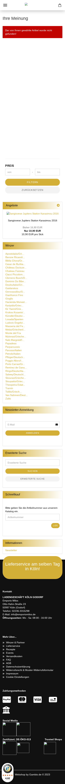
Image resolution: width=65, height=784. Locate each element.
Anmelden (32, 433)
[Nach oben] (55, 779)
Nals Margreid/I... (14, 340)
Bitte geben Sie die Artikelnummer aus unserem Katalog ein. (31, 509)
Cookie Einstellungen (17, 677)
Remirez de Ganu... (16, 367)
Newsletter (11, 550)
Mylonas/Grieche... (15, 336)
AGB (8, 663)
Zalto (8, 398)
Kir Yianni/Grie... (14, 309)
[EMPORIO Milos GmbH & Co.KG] (32, 5)
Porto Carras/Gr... (15, 364)
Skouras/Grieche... (15, 377)
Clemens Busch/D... (16, 278)
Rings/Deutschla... (15, 371)
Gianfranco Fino (14, 295)
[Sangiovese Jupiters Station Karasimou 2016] (33, 213)
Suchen (33, 471)
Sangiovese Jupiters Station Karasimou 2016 (32, 220)
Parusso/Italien (13, 350)
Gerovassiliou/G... (15, 291)
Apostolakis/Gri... (14, 253)
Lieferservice (13, 646)
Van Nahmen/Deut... (16, 395)
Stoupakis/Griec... (15, 381)
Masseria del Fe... (15, 326)
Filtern (32, 182)
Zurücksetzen (32, 190)
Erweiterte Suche (32, 479)
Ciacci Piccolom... (15, 274)
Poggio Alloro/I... (14, 360)
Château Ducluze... (15, 267)
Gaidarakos (11, 288)
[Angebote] (58, 206)
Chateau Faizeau (14, 271)
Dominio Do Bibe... (15, 281)
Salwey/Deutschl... (15, 374)
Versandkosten (14, 656)
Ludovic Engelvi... (15, 322)
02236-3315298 (20, 611)
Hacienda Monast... (16, 302)
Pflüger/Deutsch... (15, 357)
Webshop (20, 774)
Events (10, 652)
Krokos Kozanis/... (15, 312)
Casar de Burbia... (15, 264)
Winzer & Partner (15, 642)
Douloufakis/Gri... (14, 284)
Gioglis (9, 298)
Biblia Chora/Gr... (14, 260)
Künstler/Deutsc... (15, 315)
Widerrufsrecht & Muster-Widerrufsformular (29, 670)
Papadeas (10, 343)
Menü (5, 5)
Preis (9, 165)
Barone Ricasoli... (15, 257)
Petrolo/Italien (12, 353)
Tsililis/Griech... (13, 391)
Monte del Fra (13, 333)
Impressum (12, 673)
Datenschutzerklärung (18, 666)
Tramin (9, 388)
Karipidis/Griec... (14, 305)
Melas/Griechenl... (15, 329)
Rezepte (10, 649)
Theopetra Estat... (15, 384)
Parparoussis (12, 346)
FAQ (8, 659)
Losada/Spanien (14, 319)
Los (55, 525)
